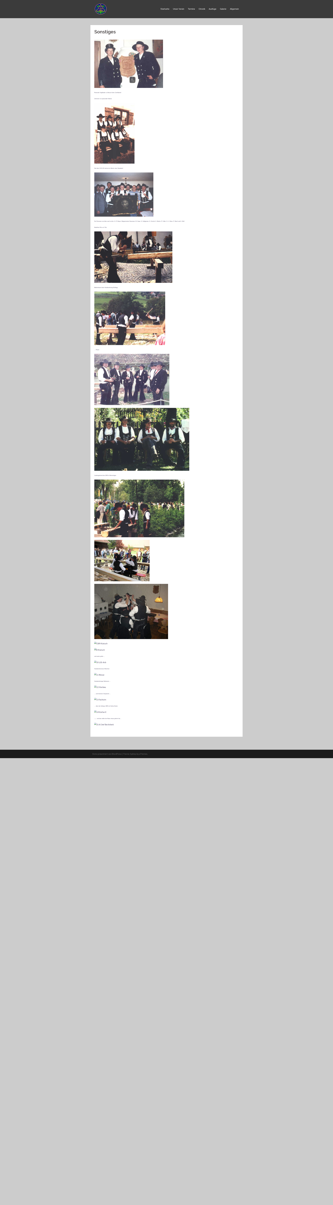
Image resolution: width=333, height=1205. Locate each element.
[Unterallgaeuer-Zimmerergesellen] (101, 9)
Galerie (223, 9)
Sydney (133, 754)
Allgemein (234, 9)
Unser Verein (178, 9)
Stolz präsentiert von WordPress (106, 754)
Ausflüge (212, 9)
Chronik (202, 9)
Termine (191, 9)
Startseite (165, 9)
